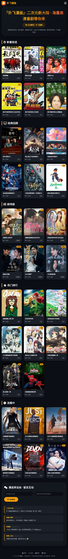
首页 (24, 553)
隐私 (44, 553)
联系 (37, 553)
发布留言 (12, 499)
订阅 (31, 553)
